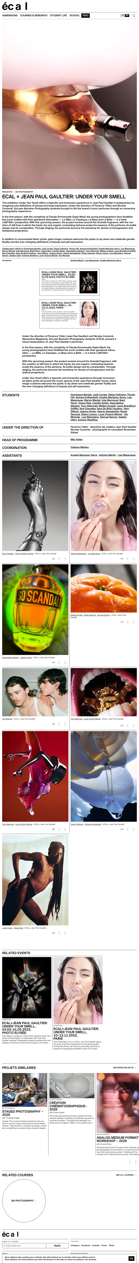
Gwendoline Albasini (75, 251)
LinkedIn (96, 1245)
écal (10, 1234)
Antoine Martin (77, 260)
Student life (58, 15)
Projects (7, 192)
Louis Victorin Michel (48, 256)
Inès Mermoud (22, 251)
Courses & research (33, 15)
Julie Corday (47, 249)
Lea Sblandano (116, 253)
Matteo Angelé (106, 251)
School (75, 15)
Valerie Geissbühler (71, 253)
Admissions (9, 15)
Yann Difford (42, 253)
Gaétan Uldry (15, 256)
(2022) (18, 249)
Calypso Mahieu (80, 447)
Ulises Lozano (102, 253)
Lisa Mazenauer (128, 249)
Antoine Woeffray (30, 256)
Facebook (85, 1245)
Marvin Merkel (8, 251)
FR (123, 15)
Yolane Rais (46, 251)
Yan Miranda (64, 256)
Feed (86, 15)
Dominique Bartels (32, 249)
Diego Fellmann (61, 249)
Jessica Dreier (55, 253)
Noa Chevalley (8, 253)
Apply (57, 1245)
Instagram (75, 1245)
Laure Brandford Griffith (125, 251)
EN (127, 15)
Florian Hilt (74, 249)
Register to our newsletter (10, 1241)
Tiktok (111, 1245)
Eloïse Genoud (88, 253)
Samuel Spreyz (108, 417)
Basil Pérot (35, 251)
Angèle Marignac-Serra (109, 249)
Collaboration (8, 249)
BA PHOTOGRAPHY (24, 192)
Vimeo (104, 1245)
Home (14, 6)
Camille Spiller (58, 251)
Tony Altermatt (92, 251)
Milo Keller (77, 439)
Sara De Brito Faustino (26, 253)
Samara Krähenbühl (89, 249)
